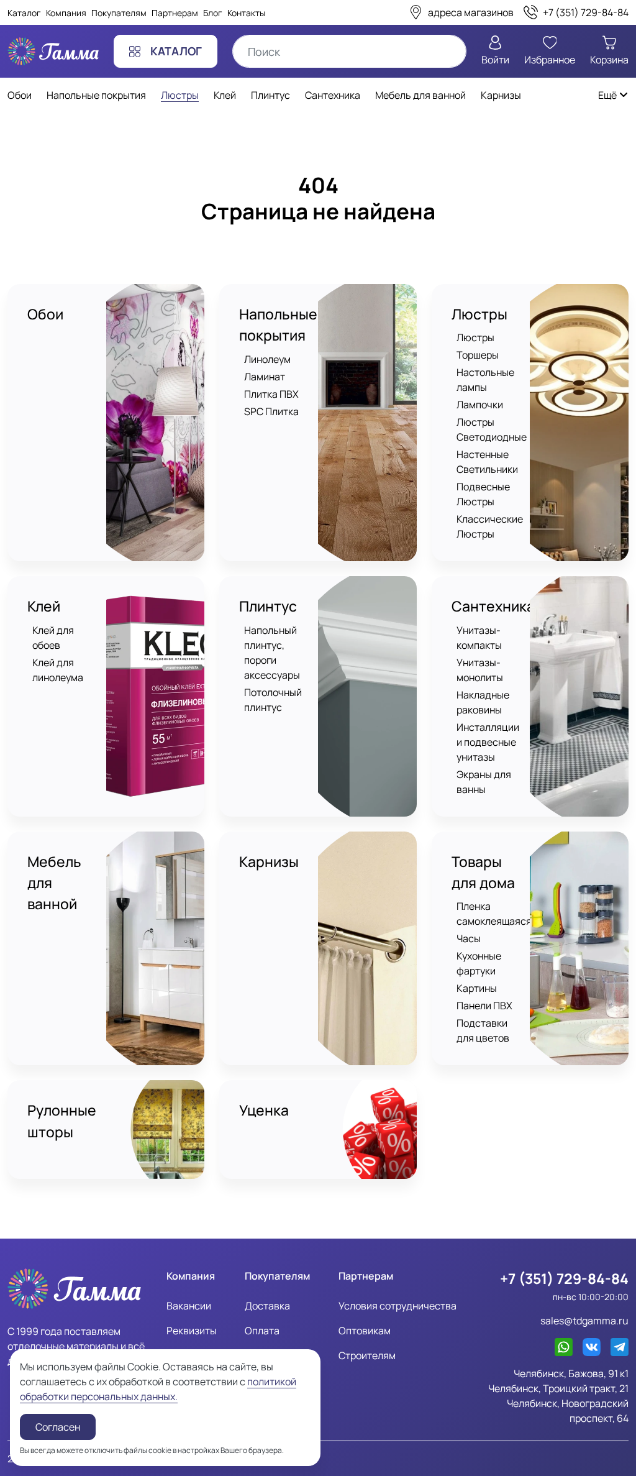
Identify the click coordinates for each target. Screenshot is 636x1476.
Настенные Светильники (487, 461)
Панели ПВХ (484, 1005)
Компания (66, 13)
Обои (45, 314)
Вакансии (188, 1306)
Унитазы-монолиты (480, 670)
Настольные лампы (485, 379)
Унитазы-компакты (479, 637)
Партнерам (175, 13)
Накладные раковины (483, 702)
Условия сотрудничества (397, 1306)
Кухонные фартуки (479, 963)
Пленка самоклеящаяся (494, 913)
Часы (469, 938)
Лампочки (480, 404)
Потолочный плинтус (273, 699)
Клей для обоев (53, 637)
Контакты (246, 13)
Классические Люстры (490, 526)
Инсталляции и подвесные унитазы (488, 742)
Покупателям (119, 13)
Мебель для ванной (54, 883)
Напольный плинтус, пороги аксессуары (272, 652)
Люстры (479, 314)
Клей (43, 606)
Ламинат (264, 376)
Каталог (24, 13)
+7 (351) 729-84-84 (564, 1278)
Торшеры (478, 355)
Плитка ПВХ (271, 394)
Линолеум (267, 359)
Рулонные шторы (61, 1121)
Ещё (608, 95)
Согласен (57, 1427)
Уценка (264, 1110)
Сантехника (493, 606)
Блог (212, 13)
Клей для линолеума (57, 670)
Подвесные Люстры (483, 494)
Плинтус (268, 606)
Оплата (262, 1330)
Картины (477, 988)
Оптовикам (364, 1330)
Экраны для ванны (484, 782)
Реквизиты (191, 1330)
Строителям (367, 1355)
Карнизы (269, 861)
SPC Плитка (271, 411)
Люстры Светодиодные (492, 429)
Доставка (267, 1306)
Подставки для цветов (483, 1030)
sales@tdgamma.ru (584, 1320)
